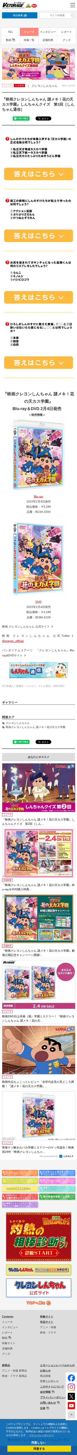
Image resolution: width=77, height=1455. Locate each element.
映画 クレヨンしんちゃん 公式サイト (26, 626)
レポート (66, 31)
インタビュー (48, 31)
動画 (8, 40)
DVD (38, 601)
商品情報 (45, 1375)
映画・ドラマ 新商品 (14, 1375)
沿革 (42, 1408)
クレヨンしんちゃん (18, 723)
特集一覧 (29, 40)
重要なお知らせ (49, 1381)
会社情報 (45, 1391)
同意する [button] (39, 1448)
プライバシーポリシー (53, 1397)
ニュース (29, 31)
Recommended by (49, 1156)
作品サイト (46, 1321)
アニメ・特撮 (48, 1327)
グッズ (67, 40)
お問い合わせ (48, 1402)
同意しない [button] (38, 1442)
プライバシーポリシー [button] (41, 1435)
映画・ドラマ (48, 1332)
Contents (7, 1316)
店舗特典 (48, 40)
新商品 (6, 1365)
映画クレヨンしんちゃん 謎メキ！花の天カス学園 (35, 727)
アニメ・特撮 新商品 (14, 1370)
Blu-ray (38, 496)
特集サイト (8, 1343)
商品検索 (18, 15)
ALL (10, 31)
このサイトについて (52, 1386)
